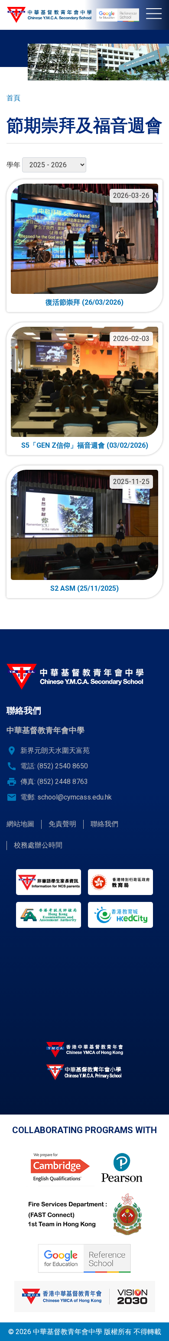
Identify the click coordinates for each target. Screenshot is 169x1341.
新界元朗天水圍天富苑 (55, 750)
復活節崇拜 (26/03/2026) (85, 302)
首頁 (13, 98)
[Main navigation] (157, 15)
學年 (13, 165)
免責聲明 (62, 824)
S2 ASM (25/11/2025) (84, 588)
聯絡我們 (104, 824)
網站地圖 (20, 824)
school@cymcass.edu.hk (74, 797)
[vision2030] (84, 1296)
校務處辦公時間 (38, 845)
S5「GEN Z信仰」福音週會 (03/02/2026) (84, 445)
